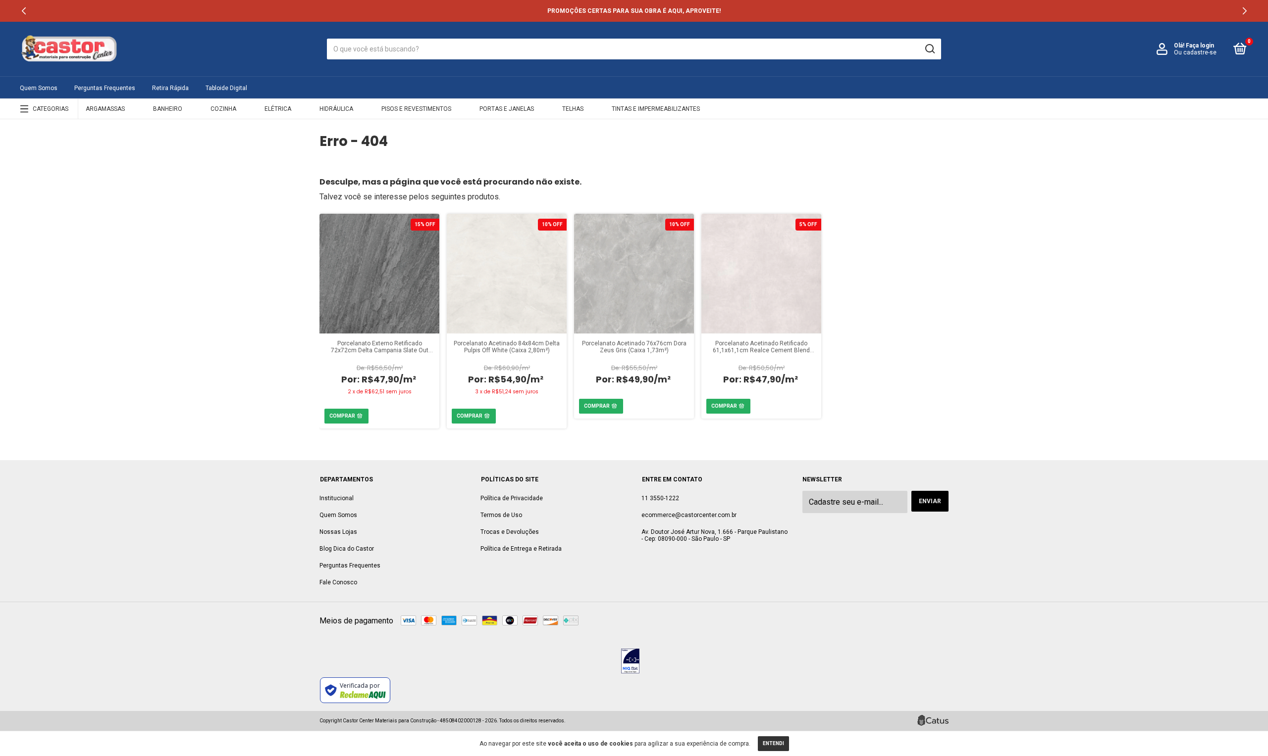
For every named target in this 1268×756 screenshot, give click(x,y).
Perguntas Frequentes (104, 88)
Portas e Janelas (506, 108)
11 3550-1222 (660, 498)
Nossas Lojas (338, 531)
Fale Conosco (338, 582)
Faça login (1200, 45)
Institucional (336, 498)
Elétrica (277, 108)
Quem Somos (38, 88)
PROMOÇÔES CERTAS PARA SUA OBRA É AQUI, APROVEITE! (634, 10)
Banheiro (167, 108)
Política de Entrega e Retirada (521, 548)
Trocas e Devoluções (509, 531)
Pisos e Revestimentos (416, 108)
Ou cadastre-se (1195, 52)
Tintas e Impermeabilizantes (656, 108)
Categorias (50, 108)
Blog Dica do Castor (346, 548)
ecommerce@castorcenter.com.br (689, 515)
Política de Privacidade (511, 498)
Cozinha (223, 108)
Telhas (572, 108)
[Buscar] (929, 49)
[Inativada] (630, 662)
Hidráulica (336, 108)
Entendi (773, 743)
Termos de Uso (501, 515)
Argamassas (105, 108)
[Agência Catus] (933, 720)
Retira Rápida (170, 88)
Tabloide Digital (226, 88)
